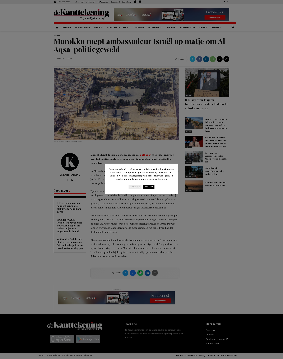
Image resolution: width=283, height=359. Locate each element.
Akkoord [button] (149, 187)
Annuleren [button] (135, 187)
